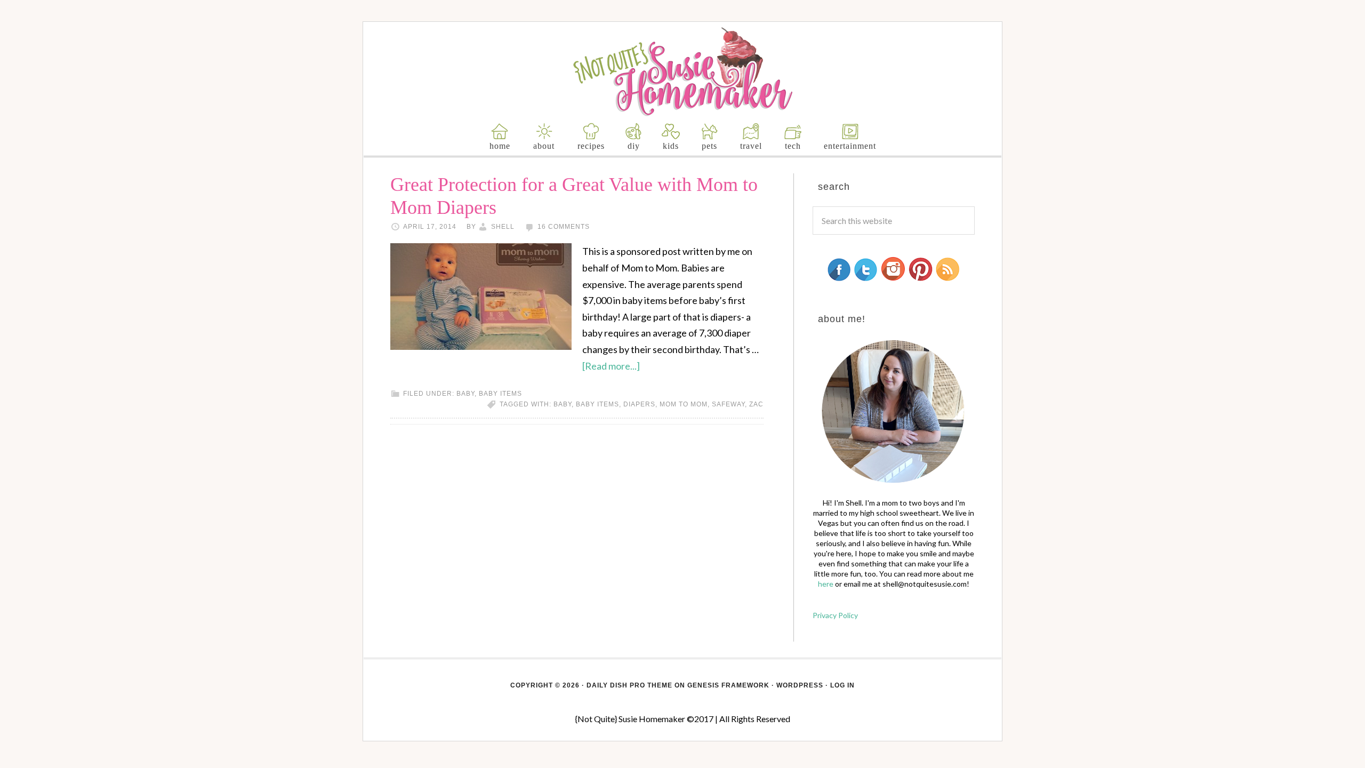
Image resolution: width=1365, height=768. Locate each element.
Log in (842, 685)
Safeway (728, 404)
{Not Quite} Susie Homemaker (682, 71)
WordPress (799, 685)
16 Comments (563, 226)
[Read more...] (611, 366)
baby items (500, 393)
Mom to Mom (684, 404)
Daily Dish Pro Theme (629, 685)
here (825, 583)
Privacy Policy (835, 615)
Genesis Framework (728, 685)
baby (465, 393)
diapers (639, 404)
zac (756, 404)
